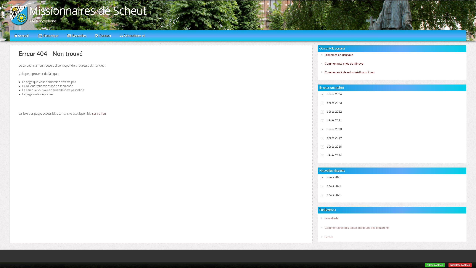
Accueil (23, 36)
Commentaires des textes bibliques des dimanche (357, 227)
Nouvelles (79, 36)
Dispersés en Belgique (339, 54)
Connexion (447, 20)
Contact (105, 36)
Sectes (329, 237)
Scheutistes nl (134, 36)
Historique (51, 36)
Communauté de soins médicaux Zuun (349, 72)
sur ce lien (99, 113)
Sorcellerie (331, 218)
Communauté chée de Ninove (344, 63)
